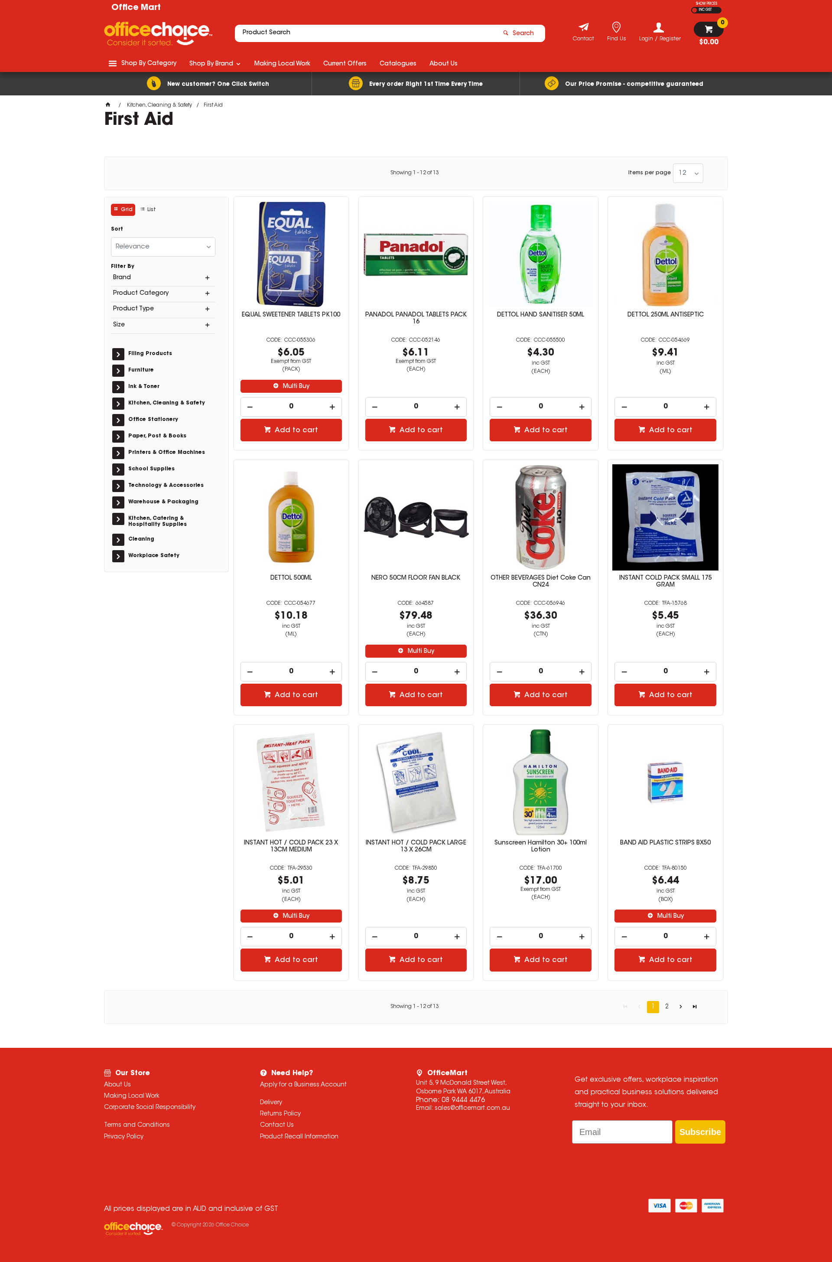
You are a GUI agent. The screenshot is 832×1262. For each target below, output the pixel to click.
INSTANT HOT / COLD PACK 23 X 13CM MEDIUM (291, 846)
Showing (414, 173)
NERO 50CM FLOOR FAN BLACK (415, 578)
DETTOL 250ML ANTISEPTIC (665, 315)
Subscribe (700, 1132)
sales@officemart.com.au (472, 1108)
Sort (117, 229)
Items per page (649, 173)
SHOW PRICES (706, 4)
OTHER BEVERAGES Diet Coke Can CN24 (541, 581)
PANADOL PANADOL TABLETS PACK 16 (416, 318)
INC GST (705, 10)
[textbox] (365, 33)
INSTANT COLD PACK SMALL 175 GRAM (665, 581)
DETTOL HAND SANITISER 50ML (540, 315)
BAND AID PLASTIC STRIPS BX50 (665, 843)
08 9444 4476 (463, 1100)
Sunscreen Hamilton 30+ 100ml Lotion (540, 846)
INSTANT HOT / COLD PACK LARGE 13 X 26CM (416, 846)
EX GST (694, 10)
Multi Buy (295, 387)
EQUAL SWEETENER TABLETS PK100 (291, 315)
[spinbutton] (291, 407)
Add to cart (295, 430)
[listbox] (688, 173)
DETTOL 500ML (291, 578)
